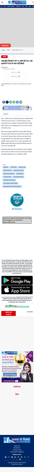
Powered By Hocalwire (17, 464)
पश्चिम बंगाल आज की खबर (18, 170)
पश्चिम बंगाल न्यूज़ (22, 167)
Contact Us (17, 448)
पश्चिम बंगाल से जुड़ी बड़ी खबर (9, 173)
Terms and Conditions (17, 452)
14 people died (7, 176)
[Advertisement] (17, 26)
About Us (17, 446)
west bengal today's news (10, 183)
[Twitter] (7, 101)
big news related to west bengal (12, 186)
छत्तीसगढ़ (18, 6)
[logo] (17, 2)
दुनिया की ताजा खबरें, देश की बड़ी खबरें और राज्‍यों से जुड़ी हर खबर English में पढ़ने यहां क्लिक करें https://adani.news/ (17, 220)
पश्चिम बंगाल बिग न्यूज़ (7, 170)
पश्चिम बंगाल (6, 167)
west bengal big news (9, 180)
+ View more (29, 311)
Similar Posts (8, 313)
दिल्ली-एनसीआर (11, 6)
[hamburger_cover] (2, 2)
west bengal (20, 173)
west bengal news (18, 176)
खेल (30, 6)
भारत (5, 6)
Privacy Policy (17, 450)
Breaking (5, 45)
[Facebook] (3, 101)
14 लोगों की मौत (13, 167)
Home (3, 50)
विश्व (26, 6)
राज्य (23, 6)
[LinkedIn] (10, 101)
